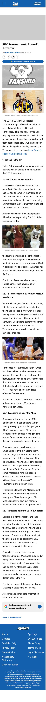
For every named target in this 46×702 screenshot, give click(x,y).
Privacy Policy (8, 648)
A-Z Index (32, 657)
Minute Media (14, 671)
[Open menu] (3, 3)
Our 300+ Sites (35, 638)
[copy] (17, 57)
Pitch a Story (34, 643)
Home (4, 617)
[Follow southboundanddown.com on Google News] (40, 607)
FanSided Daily (9, 643)
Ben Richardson (12, 52)
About (5, 634)
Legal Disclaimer (36, 652)
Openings (32, 634)
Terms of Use (34, 648)
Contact (6, 638)
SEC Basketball (15, 617)
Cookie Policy (8, 652)
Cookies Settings (10, 664)
